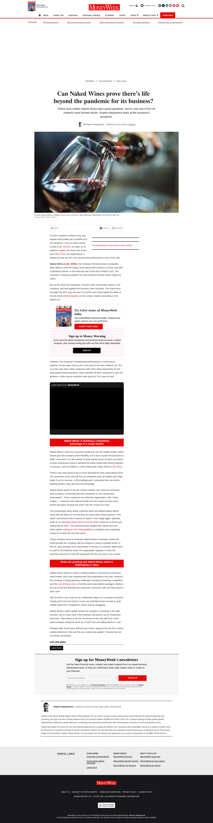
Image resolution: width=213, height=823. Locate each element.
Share (56, 228)
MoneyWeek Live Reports (124, 768)
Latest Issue (92, 770)
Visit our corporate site (137, 818)
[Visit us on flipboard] (177, 5)
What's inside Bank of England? (111, 22)
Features (131, 124)
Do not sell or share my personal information (116, 799)
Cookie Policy (145, 794)
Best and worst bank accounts (79, 22)
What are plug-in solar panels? (170, 22)
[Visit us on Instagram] (174, 5)
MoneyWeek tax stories (150, 768)
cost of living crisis (67, 584)
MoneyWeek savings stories (152, 764)
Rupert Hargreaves (95, 124)
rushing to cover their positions (77, 529)
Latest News (56, 648)
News (45, 15)
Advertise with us (82, 799)
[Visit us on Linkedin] (166, 5)
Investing (73, 15)
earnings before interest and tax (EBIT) (81, 522)
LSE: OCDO (64, 246)
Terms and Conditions (110, 794)
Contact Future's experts (84, 794)
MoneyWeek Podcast (122, 759)
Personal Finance (91, 15)
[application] (87, 408)
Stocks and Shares (105, 81)
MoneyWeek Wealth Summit (125, 764)
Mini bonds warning (50, 22)
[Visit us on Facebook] (159, 5)
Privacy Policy (130, 794)
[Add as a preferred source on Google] (106, 807)
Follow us (106, 228)
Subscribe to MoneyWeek (98, 759)
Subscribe (168, 15)
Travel (122, 15)
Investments (89, 81)
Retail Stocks (121, 81)
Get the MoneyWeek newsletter (95, 765)
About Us (65, 794)
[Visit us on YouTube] (170, 5)
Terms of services (98, 685)
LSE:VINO (116, 466)
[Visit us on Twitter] (163, 5)
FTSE (62, 254)
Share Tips (58, 15)
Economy (109, 15)
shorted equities (70, 296)
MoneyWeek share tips (150, 759)
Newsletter (119, 228)
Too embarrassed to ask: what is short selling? (112, 245)
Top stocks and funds (141, 22)
